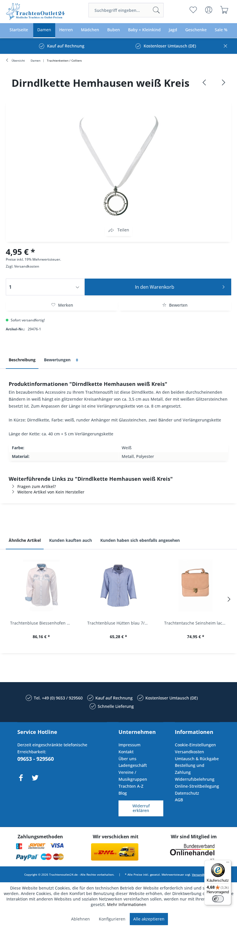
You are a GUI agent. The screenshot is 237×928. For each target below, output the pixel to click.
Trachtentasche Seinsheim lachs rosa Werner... (197, 623)
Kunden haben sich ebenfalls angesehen (140, 540)
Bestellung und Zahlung (189, 769)
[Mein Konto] (208, 10)
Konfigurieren (112, 919)
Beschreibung (22, 359)
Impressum (129, 744)
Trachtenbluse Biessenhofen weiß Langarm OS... (43, 623)
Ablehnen (80, 919)
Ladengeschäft (132, 765)
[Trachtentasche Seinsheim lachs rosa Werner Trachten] (195, 585)
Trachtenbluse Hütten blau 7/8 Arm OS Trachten (120, 623)
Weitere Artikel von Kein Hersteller (50, 492)
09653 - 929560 (35, 758)
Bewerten (178, 305)
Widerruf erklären (141, 808)
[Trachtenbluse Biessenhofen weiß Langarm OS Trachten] (41, 585)
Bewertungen (61, 359)
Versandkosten (26, 266)
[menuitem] (126, 10)
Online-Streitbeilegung (197, 786)
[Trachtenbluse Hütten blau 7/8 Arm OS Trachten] (118, 585)
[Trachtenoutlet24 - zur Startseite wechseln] (36, 11)
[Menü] (227, 863)
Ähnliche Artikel (25, 540)
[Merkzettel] (192, 10)
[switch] (218, 898)
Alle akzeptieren (148, 919)
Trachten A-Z (130, 786)
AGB (179, 799)
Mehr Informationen (126, 904)
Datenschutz (187, 793)
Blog (122, 793)
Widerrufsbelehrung (194, 779)
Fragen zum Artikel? (36, 486)
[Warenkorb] (224, 10)
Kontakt (126, 751)
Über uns (127, 758)
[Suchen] (156, 10)
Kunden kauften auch (70, 540)
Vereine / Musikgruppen (132, 775)
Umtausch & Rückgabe (197, 758)
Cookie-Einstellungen (195, 744)
